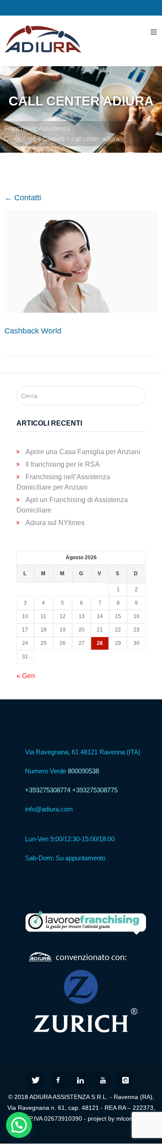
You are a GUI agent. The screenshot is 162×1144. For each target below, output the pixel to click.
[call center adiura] (81, 310)
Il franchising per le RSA (62, 464)
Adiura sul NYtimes (55, 522)
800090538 (83, 771)
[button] (19, 1125)
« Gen (25, 675)
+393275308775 (95, 790)
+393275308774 (47, 790)
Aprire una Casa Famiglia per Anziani (82, 451)
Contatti (53, 138)
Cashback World (32, 331)
